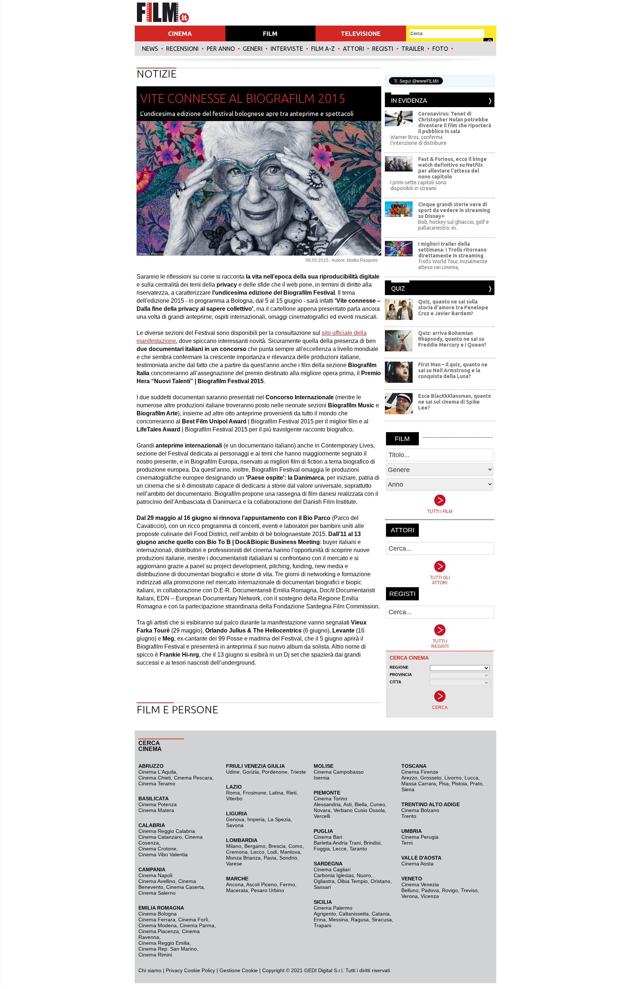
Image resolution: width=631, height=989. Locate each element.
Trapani (322, 925)
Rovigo (450, 890)
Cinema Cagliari (332, 869)
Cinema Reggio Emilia (164, 943)
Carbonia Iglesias (334, 875)
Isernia (321, 778)
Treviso (469, 890)
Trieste (298, 772)
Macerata (237, 890)
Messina (338, 919)
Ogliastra (324, 881)
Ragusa (360, 919)
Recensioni (182, 48)
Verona (409, 896)
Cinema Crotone (157, 849)
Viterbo (234, 798)
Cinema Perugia (420, 837)
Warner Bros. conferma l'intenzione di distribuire (418, 140)
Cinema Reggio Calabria (166, 831)
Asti (347, 804)
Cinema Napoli (155, 875)
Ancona (235, 884)
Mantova (290, 852)
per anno (221, 48)
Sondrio (288, 858)
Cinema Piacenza (158, 931)
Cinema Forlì (193, 919)
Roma (233, 793)
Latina (276, 793)
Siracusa (382, 919)
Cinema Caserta (185, 887)
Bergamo (254, 846)
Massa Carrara (418, 783)
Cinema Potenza (157, 804)
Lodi (272, 852)
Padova (430, 890)
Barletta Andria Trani (337, 843)
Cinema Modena (157, 925)
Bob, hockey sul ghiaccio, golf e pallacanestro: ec (453, 225)
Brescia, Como (285, 846)
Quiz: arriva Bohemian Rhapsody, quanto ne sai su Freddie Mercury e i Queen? (452, 339)
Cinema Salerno (157, 893)
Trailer (412, 48)
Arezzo (409, 778)
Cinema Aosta (417, 864)
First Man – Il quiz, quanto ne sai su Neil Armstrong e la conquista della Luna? (452, 370)
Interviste (287, 48)
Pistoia (459, 783)
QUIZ (398, 288)
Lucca (471, 778)
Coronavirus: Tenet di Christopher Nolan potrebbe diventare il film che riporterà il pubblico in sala (454, 122)
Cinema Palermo (333, 908)
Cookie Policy (199, 970)
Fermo (287, 884)
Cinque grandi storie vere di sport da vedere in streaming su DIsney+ (454, 210)
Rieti (291, 793)
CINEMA (180, 33)
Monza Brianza (243, 858)
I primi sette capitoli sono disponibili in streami (418, 185)
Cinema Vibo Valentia (163, 854)
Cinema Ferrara (156, 919)
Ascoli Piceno (261, 884)
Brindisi (372, 843)
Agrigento (325, 914)
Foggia (322, 849)
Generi (253, 48)
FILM (270, 33)
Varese (234, 864)
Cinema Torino (330, 798)
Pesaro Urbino (267, 890)
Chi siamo (149, 970)
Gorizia (250, 772)
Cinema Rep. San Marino (167, 949)
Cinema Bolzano (420, 810)
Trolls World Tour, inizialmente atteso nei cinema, (452, 264)
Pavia (270, 858)
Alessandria (327, 804)
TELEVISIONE (360, 33)
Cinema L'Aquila (157, 772)
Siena (407, 789)
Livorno (453, 778)
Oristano (380, 881)
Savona (235, 825)
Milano (233, 846)
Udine (233, 772)
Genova (235, 819)
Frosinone (254, 793)
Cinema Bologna (157, 914)
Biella (361, 804)
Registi (382, 48)
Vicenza (430, 896)
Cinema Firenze (419, 772)
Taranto (358, 849)
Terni (407, 843)
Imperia (256, 819)
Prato (476, 783)
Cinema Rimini (155, 955)
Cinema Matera (156, 810)
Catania (381, 914)
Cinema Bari (328, 837)
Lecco (257, 852)
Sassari (322, 887)
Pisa (444, 783)
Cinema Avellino (156, 881)
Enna (320, 919)
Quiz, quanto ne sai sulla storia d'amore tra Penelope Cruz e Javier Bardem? (453, 307)
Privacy (174, 970)
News (150, 48)
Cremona (237, 852)
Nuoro (364, 875)
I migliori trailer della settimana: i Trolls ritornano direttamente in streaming (452, 249)
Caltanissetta (354, 914)
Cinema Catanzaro (160, 837)
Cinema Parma (197, 925)
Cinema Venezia (420, 884)
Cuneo (377, 804)
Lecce (340, 849)
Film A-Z (323, 48)
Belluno (409, 890)
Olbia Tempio (352, 881)
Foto (440, 48)
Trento (408, 816)
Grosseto (430, 778)
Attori (353, 48)
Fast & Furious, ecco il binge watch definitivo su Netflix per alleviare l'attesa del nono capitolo (452, 168)
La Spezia (279, 819)
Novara (322, 810)
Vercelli (322, 816)
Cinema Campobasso (339, 772)
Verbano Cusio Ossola (359, 810)
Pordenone (274, 772)
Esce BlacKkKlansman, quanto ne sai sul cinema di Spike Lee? (454, 402)
